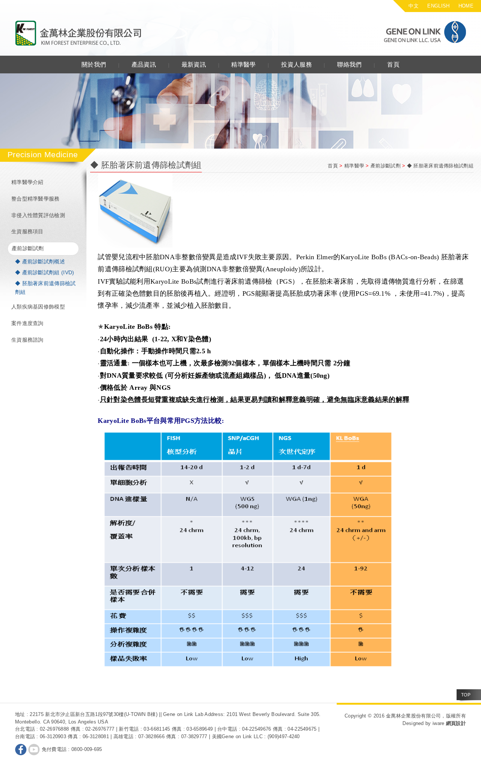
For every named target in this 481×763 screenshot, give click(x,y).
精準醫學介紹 (27, 182)
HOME (465, 6)
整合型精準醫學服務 (35, 199)
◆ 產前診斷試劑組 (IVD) (44, 272)
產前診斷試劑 (28, 248)
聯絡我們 (349, 64)
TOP (465, 695)
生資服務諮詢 (27, 340)
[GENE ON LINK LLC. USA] (411, 32)
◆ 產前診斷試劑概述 (40, 261)
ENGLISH (438, 6)
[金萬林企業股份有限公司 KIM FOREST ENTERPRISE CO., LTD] (78, 33)
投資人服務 (296, 64)
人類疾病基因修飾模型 (38, 307)
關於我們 (94, 64)
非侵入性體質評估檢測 (38, 215)
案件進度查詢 (27, 323)
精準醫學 (243, 64)
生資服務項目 (27, 231)
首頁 (393, 64)
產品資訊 (144, 64)
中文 (413, 6)
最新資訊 (194, 64)
